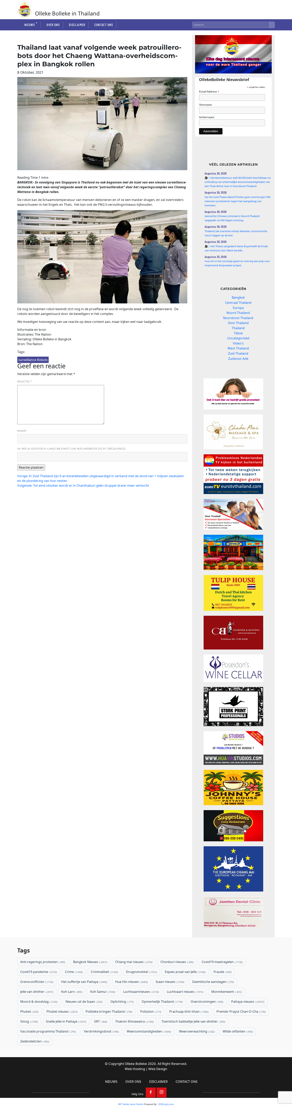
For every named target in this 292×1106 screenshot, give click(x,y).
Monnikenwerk (226, 991)
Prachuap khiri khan (188, 1011)
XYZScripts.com (166, 1104)
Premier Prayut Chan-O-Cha (241, 1011)
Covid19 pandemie (38, 972)
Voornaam (205, 104)
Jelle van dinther (36, 991)
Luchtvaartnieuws (140, 991)
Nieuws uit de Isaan (84, 1001)
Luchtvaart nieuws (185, 991)
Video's (238, 343)
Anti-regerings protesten (42, 962)
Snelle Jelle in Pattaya (65, 1021)
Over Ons (53, 25)
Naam (21, 430)
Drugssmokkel (141, 972)
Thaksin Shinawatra (134, 1021)
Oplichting (121, 1001)
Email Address (209, 92)
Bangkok (238, 297)
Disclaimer (77, 25)
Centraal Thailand (238, 302)
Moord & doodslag (38, 1001)
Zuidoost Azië (238, 358)
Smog (28, 1021)
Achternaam (206, 117)
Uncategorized (238, 338)
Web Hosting (135, 1068)
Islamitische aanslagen (212, 982)
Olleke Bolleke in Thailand (67, 13)
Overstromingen (206, 1001)
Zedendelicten (34, 1041)
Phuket (29, 1011)
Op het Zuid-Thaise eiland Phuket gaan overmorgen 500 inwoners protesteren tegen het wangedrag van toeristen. (237, 201)
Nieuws (29, 25)
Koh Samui (102, 991)
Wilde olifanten (237, 1031)
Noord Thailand (238, 313)
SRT (100, 1021)
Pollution (150, 1011)
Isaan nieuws (170, 982)
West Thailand (238, 348)
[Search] (272, 25)
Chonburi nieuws (177, 962)
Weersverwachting (196, 1031)
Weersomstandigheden (148, 1031)
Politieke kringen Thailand (108, 1011)
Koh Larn (71, 991)
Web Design (157, 1068)
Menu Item (151, 1092)
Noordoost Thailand (238, 318)
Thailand (238, 328)
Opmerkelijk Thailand (162, 1001)
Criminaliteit (104, 972)
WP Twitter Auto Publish (130, 1104)
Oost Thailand (238, 323)
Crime (73, 972)
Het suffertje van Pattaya (83, 982)
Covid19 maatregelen (222, 962)
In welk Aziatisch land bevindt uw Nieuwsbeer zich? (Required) (71, 448)
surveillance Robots (33, 360)
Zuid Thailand (238, 353)
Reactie (24, 381)
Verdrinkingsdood (101, 1031)
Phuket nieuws (61, 1011)
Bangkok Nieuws (89, 962)
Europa (238, 308)
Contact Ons (103, 25)
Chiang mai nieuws (133, 962)
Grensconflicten (36, 982)
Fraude (222, 972)
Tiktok (238, 333)
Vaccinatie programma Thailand (47, 1031)
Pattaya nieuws (247, 1001)
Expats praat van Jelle (185, 972)
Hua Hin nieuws (131, 982)
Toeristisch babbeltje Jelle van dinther (193, 1021)
